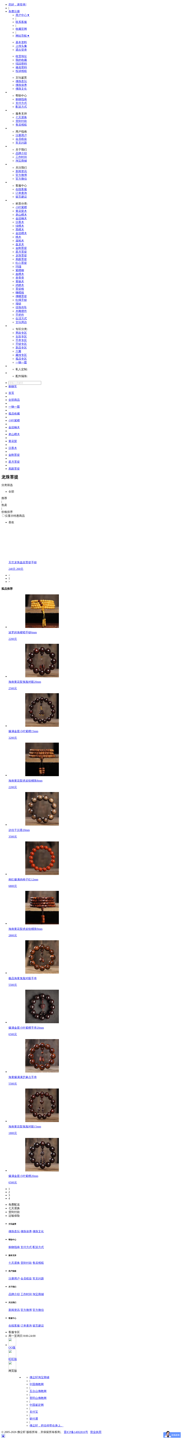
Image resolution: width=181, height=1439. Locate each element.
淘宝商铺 (21, 160)
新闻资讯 (21, 171)
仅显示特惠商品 (15, 515)
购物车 (12, 386)
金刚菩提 (21, 248)
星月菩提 (21, 251)
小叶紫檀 (21, 207)
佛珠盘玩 (21, 81)
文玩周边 (21, 322)
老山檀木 (21, 214)
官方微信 (21, 178)
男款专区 (21, 332)
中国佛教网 (37, 1384)
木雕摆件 (21, 311)
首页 (11, 392)
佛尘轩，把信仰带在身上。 (46, 1425)
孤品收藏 (14, 413)
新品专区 (21, 347)
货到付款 (21, 120)
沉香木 (20, 222)
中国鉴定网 (37, 1404)
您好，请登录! (17, 4)
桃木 (18, 236)
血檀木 (20, 273)
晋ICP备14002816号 (76, 1432)
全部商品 (14, 399)
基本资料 (21, 42)
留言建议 (21, 196)
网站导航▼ (23, 35)
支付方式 (21, 102)
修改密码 (21, 67)
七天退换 (21, 117)
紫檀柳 (20, 270)
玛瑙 (18, 266)
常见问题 (21, 142)
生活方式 (21, 318)
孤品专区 (21, 358)
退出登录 (21, 49)
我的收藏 (21, 59)
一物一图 (21, 362)
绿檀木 (20, 225)
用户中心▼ (23, 15)
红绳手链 (21, 299)
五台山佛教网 (38, 1391)
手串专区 (21, 340)
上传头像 (21, 45)
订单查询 (21, 192)
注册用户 (21, 135)
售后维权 (21, 124)
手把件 (20, 314)
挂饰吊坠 (21, 307)
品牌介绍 (21, 153)
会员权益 (21, 138)
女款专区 (21, 336)
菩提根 (20, 288)
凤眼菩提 (21, 259)
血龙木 (20, 244)
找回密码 (21, 63)
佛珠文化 (21, 88)
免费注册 (14, 11)
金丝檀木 (21, 233)
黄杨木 (20, 281)
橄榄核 (20, 292)
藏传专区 (21, 354)
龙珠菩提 (21, 255)
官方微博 (21, 174)
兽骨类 (20, 277)
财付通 (34, 1418)
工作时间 (21, 156)
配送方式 (21, 106)
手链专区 (21, 343)
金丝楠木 (21, 218)
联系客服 (21, 21)
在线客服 (21, 189)
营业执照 (95, 1432)
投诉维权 (21, 71)
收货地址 (21, 56)
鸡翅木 (20, 285)
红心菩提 (21, 262)
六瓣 (18, 351)
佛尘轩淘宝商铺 (39, 1377)
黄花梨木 (21, 210)
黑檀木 (20, 229)
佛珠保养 (21, 84)
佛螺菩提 (21, 296)
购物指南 (21, 99)
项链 (18, 303)
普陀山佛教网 (38, 1397)
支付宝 (34, 1411)
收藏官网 (21, 28)
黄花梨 (12, 441)
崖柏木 (20, 240)
